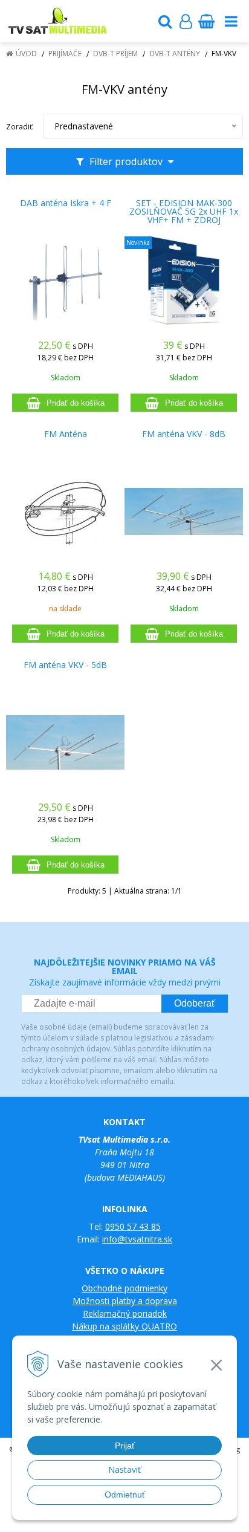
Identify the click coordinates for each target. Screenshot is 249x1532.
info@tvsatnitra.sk (137, 1239)
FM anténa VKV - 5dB (65, 665)
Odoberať (194, 1003)
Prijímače (65, 53)
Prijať (125, 1445)
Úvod (26, 53)
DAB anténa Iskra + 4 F (65, 203)
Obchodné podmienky (124, 1288)
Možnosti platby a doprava (125, 1300)
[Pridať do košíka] (65, 403)
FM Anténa (65, 434)
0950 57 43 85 (133, 1226)
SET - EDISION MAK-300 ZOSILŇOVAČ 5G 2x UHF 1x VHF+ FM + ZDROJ (183, 211)
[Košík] (206, 21)
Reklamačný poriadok (125, 1313)
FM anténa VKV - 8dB (183, 434)
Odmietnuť (125, 1494)
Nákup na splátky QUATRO (124, 1326)
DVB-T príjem (115, 53)
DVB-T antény (174, 53)
